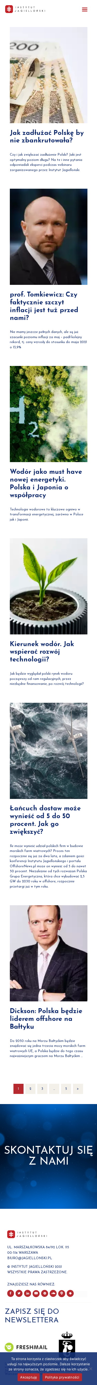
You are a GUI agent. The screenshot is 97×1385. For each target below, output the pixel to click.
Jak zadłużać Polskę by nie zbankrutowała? (47, 137)
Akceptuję (28, 1377)
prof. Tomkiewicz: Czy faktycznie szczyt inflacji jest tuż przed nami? (44, 306)
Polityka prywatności (62, 1377)
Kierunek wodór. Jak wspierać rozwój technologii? (42, 652)
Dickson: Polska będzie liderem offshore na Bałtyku (46, 1019)
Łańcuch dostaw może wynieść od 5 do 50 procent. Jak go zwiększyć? (45, 820)
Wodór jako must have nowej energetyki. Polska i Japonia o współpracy (46, 484)
